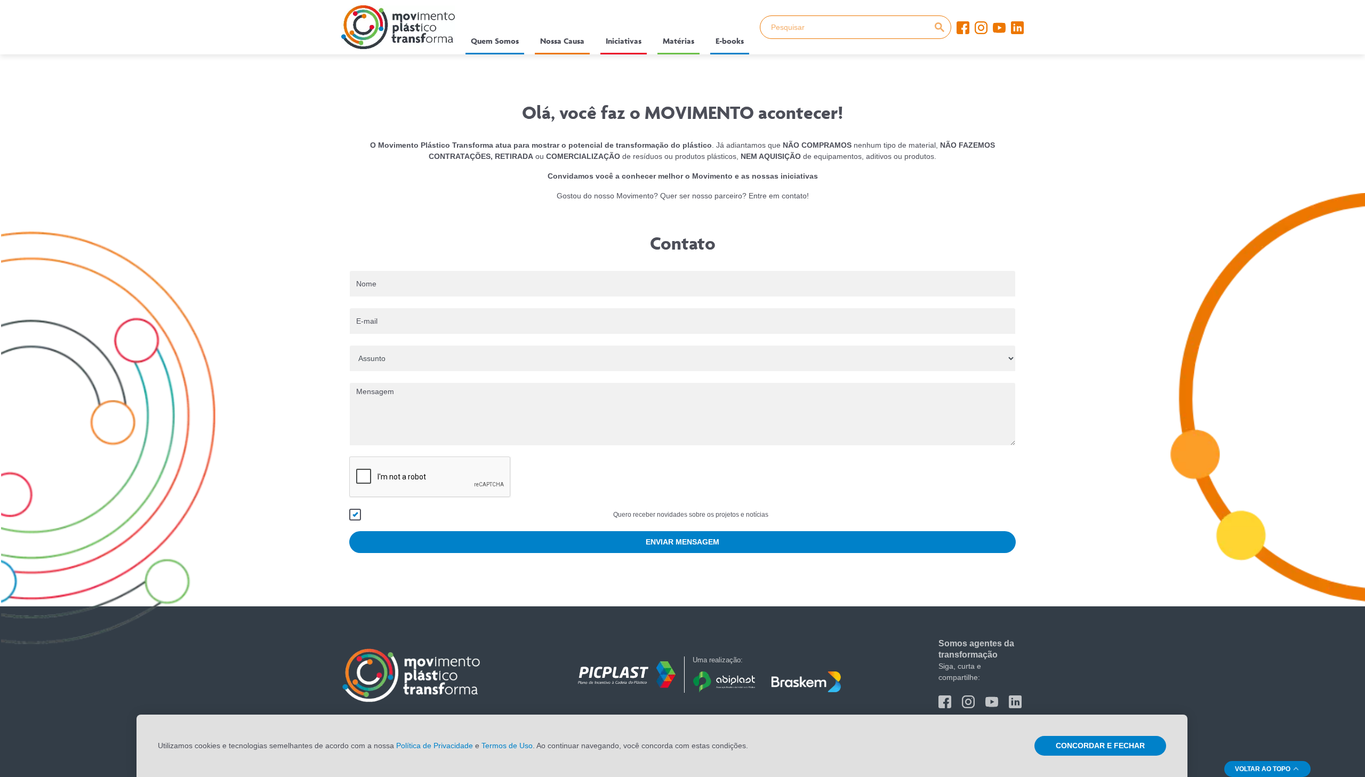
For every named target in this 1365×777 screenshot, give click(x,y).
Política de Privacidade (434, 745)
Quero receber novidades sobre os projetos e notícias (690, 514)
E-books (730, 41)
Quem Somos (495, 41)
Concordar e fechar (1100, 745)
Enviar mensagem (682, 542)
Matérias (678, 41)
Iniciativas (623, 41)
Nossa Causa (562, 41)
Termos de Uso (507, 745)
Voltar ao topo (1263, 769)
